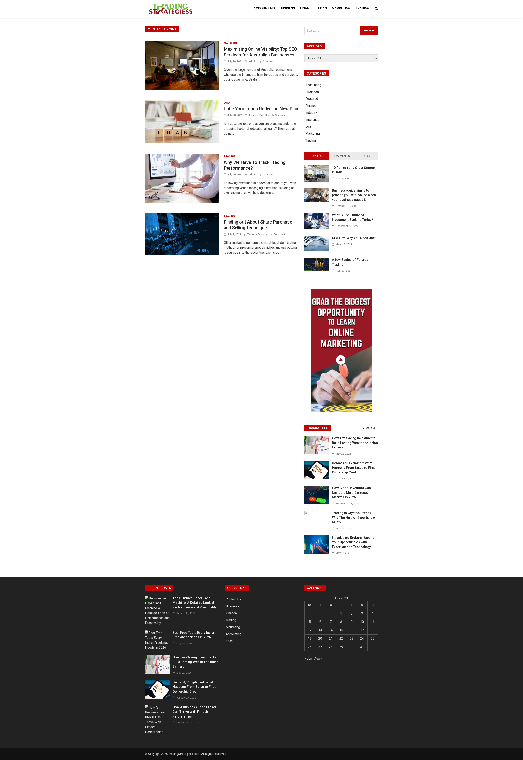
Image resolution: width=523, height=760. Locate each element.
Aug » (318, 659)
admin (252, 61)
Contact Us (233, 599)
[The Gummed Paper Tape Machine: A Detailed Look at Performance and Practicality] (157, 623)
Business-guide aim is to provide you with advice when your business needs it (354, 195)
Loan (322, 8)
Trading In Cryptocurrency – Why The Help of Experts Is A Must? (353, 517)
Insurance (312, 120)
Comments (341, 156)
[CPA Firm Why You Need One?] (316, 250)
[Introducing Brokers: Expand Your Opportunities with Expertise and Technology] (316, 553)
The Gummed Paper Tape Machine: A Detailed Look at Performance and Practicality (195, 602)
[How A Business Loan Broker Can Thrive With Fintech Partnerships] (157, 732)
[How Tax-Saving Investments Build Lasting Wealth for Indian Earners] (316, 453)
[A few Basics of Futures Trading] (316, 270)
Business (287, 8)
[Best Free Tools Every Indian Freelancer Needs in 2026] (157, 647)
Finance (306, 8)
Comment (268, 61)
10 (362, 622)
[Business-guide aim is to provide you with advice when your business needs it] (316, 201)
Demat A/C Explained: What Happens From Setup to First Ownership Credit (353, 467)
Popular (317, 156)
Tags (366, 156)
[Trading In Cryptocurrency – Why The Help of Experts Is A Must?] (316, 514)
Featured (311, 99)
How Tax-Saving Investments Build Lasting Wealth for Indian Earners (355, 442)
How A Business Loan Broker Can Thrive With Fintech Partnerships (194, 711)
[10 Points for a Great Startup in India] (316, 181)
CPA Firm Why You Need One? (354, 238)
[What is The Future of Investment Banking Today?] (316, 228)
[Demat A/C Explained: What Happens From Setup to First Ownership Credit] (316, 478)
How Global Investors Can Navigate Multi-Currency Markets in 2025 (351, 492)
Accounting (264, 8)
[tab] (316, 156)
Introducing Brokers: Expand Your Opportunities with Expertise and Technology (353, 542)
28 (331, 647)
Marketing (341, 8)
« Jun (308, 659)
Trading (362, 8)
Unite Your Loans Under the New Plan (261, 108)
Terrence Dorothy (259, 115)
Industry (311, 113)
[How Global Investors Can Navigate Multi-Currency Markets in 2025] (316, 503)
